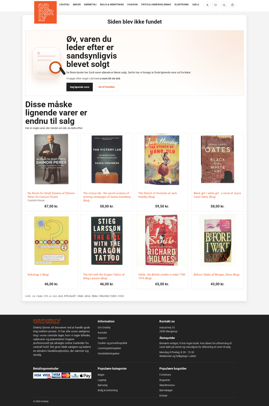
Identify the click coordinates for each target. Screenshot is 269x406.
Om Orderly (104, 327)
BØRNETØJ (90, 4)
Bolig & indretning (108, 390)
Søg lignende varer (79, 87)
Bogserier (164, 380)
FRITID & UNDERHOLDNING (156, 4)
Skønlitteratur (167, 385)
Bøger (101, 374)
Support (102, 337)
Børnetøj (102, 385)
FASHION (132, 4)
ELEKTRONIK (182, 4)
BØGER (77, 4)
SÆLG (195, 4)
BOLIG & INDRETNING (112, 4)
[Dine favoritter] (215, 4)
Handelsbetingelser (108, 353)
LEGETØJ (64, 4)
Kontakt (102, 332)
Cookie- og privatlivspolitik (112, 343)
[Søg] (224, 4)
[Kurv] (232, 4)
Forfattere (165, 374)
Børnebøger (166, 390)
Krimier (163, 395)
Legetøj (102, 380)
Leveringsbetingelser (109, 348)
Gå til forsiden (106, 86)
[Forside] (45, 6)
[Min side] (207, 4)
